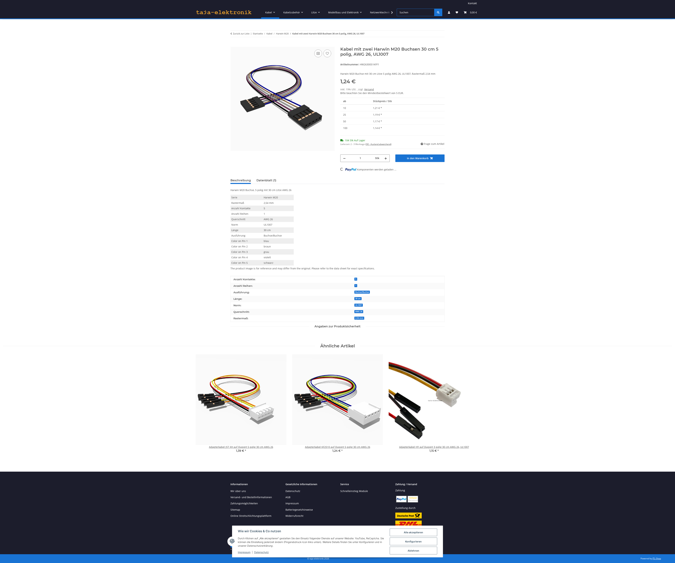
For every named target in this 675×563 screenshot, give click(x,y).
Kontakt (472, 3)
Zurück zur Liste (241, 33)
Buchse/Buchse (362, 292)
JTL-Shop (656, 558)
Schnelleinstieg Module (354, 491)
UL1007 (358, 305)
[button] (449, 12)
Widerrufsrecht (294, 515)
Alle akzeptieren (413, 532)
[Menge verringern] (344, 158)
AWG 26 (358, 311)
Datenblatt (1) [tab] (266, 180)
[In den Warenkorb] (233, 45)
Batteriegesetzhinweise (299, 509)
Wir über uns (238, 491)
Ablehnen (413, 550)
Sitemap (235, 509)
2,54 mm (359, 318)
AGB (287, 497)
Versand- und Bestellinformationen (251, 497)
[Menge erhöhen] (386, 158)
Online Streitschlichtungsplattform (250, 515)
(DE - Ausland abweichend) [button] (378, 144)
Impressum (244, 552)
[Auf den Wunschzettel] (327, 53)
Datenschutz (261, 552)
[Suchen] (438, 12)
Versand (369, 89)
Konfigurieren (413, 541)
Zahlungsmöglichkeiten (244, 503)
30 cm (358, 298)
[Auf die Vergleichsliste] (318, 53)
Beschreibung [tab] (240, 180)
